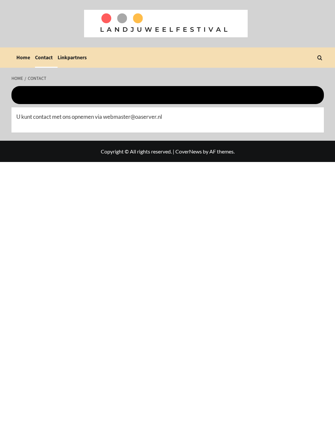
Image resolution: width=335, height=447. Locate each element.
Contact (44, 57)
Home (23, 57)
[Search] (320, 57)
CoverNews (188, 151)
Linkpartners (72, 57)
